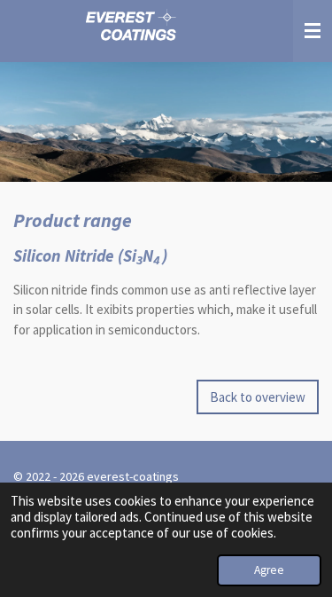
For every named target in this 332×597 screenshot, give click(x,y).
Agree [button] (269, 569)
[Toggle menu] (312, 31)
